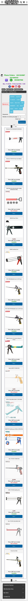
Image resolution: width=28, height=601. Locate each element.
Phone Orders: (9, 75)
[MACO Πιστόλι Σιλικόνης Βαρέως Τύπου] (14, 349)
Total (22, 102)
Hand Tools (10, 89)
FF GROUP (12, 99)
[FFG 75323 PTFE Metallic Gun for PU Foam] (14, 319)
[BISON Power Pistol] (14, 229)
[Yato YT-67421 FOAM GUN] (14, 469)
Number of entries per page (10, 116)
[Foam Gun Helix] (14, 561)
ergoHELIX (18, 96)
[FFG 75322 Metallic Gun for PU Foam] (14, 289)
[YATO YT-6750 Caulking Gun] (14, 500)
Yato (18, 105)
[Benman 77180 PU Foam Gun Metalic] (14, 169)
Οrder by (17, 119)
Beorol (21, 105)
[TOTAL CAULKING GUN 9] (14, 410)
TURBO (18, 99)
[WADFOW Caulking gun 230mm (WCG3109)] (14, 440)
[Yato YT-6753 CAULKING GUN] (14, 532)
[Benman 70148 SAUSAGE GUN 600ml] (14, 139)
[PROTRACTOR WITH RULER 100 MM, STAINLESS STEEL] (14, 199)
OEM (11, 111)
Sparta (20, 108)
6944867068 (18, 80)
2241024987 (20, 75)
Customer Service (8, 585)
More (14, 154)
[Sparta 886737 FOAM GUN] (14, 379)
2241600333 (14, 77)
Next (16, 126)
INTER (16, 108)
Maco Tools (17, 102)
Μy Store (6, 593)
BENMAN (12, 96)
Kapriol (11, 102)
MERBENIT (12, 105)
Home (3, 89)
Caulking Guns (18, 89)
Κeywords (5, 114)
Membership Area (8, 589)
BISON (11, 108)
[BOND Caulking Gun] (14, 260)
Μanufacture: (6, 104)
